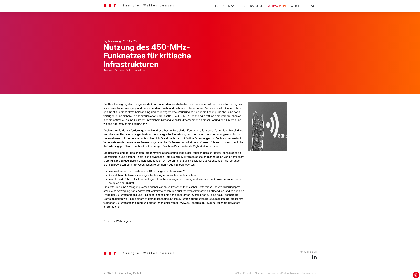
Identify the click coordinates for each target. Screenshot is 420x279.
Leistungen (222, 6)
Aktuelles (298, 6)
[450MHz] (267, 150)
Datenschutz (309, 273)
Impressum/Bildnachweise (283, 273)
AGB (238, 273)
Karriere (256, 6)
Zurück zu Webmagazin (117, 221)
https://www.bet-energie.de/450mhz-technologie (201, 202)
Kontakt (247, 273)
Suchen (259, 273)
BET (240, 6)
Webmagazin (277, 6)
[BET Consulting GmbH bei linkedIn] (314, 258)
